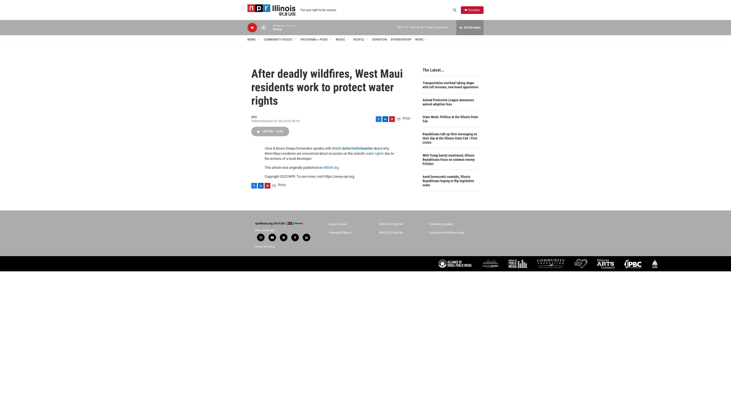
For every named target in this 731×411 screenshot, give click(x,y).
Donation (379, 39)
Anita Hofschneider (357, 148)
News (251, 39)
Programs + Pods (314, 39)
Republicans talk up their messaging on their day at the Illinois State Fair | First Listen (450, 138)
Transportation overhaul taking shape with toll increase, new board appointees (450, 85)
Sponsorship (401, 39)
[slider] (269, 27)
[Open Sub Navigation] (258, 39)
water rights (375, 153)
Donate (474, 10)
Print (406, 118)
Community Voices (278, 39)
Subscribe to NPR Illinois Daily (446, 232)
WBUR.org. (331, 168)
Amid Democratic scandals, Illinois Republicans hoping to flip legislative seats (448, 181)
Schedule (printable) (441, 224)
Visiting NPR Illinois (340, 232)
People (358, 39)
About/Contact (338, 224)
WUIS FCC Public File (391, 224)
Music (340, 39)
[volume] (263, 27)
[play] (252, 27)
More (419, 39)
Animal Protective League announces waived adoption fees (448, 102)
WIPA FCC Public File (391, 232)
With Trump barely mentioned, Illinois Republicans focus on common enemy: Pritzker (449, 159)
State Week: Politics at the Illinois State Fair (450, 119)
